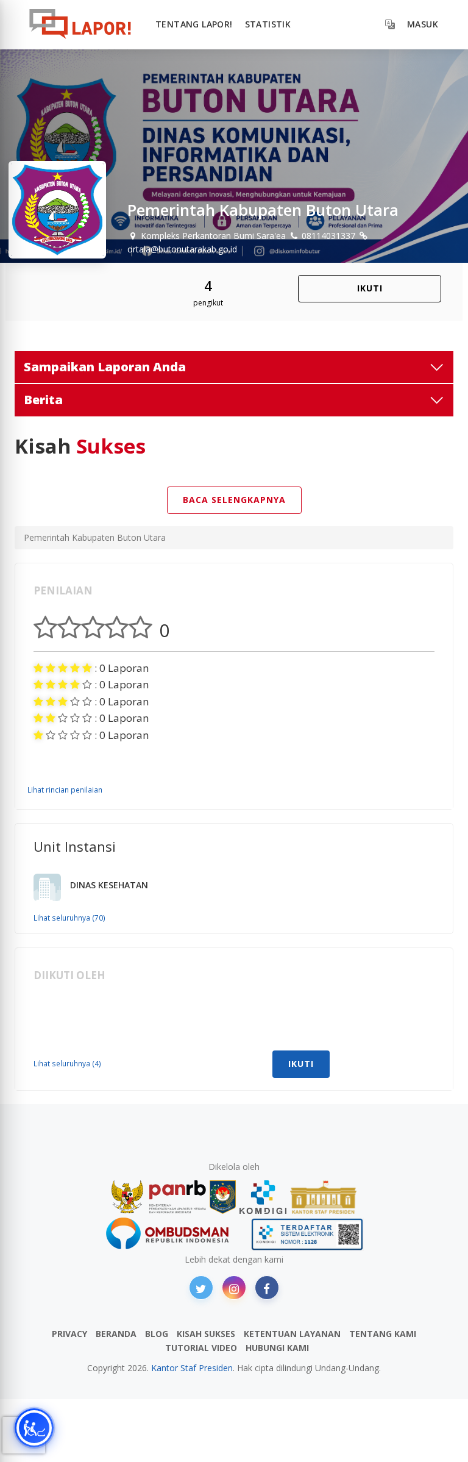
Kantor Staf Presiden (192, 1368)
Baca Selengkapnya (234, 499)
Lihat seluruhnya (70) (69, 917)
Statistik (268, 24)
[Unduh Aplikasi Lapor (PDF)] (307, 1234)
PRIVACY (69, 1333)
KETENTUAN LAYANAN (292, 1333)
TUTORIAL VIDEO (201, 1347)
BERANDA (116, 1333)
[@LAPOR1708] (201, 1287)
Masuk (422, 24)
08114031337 (327, 235)
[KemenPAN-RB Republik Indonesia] (159, 1197)
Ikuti (370, 288)
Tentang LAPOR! (194, 24)
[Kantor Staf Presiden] (323, 1197)
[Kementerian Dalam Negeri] (223, 1197)
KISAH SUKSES (206, 1333)
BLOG (156, 1333)
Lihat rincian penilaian (64, 789)
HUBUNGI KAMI (277, 1347)
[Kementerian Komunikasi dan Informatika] (263, 1197)
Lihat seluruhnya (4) (67, 1063)
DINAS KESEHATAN (109, 885)
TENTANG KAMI (382, 1333)
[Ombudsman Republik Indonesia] (174, 1234)
